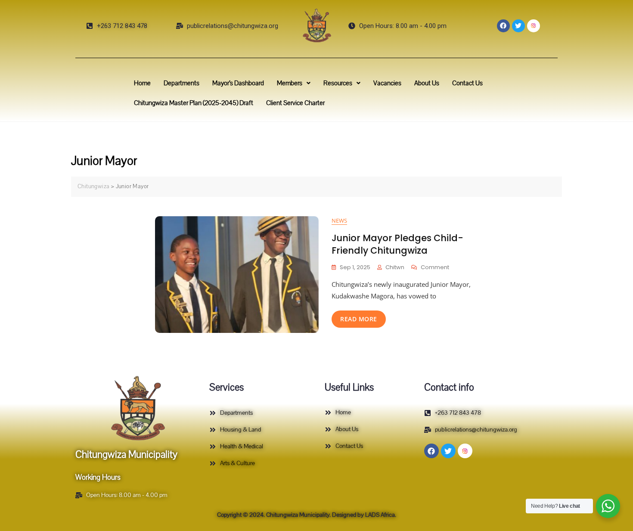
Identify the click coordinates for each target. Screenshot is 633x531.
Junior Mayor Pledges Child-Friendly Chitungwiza (397, 244)
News (339, 220)
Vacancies (387, 83)
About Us (426, 83)
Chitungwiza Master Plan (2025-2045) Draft (193, 103)
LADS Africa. (380, 515)
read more (358, 319)
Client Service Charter (295, 103)
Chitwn (394, 267)
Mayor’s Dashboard (238, 83)
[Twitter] (518, 25)
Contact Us (467, 83)
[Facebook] (503, 25)
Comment (435, 267)
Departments (181, 83)
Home (142, 83)
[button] (293, 83)
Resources (337, 83)
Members (289, 83)
